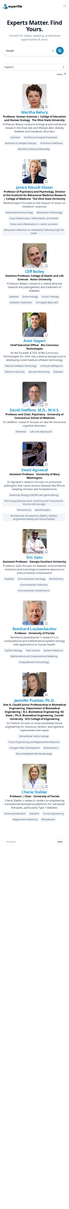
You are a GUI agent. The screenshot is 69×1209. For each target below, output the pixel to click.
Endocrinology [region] (30, 296)
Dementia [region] (21, 431)
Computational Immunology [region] (34, 662)
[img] (34, 96)
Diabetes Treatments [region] (21, 302)
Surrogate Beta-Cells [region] (47, 302)
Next (59, 841)
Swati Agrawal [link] (34, 469)
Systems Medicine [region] (53, 650)
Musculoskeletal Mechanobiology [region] (34, 753)
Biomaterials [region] (48, 819)
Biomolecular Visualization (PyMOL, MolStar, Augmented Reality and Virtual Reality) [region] (33, 517)
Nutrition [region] (15, 137)
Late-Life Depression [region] (41, 431)
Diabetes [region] (14, 296)
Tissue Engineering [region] (53, 813)
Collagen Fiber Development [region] (24, 747)
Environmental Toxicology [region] (31, 578)
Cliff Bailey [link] (34, 271)
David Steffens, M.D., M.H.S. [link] (34, 410)
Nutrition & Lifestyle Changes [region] (21, 143)
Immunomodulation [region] (15, 813)
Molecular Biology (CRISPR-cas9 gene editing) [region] (33, 495)
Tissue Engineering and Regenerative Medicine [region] (34, 742)
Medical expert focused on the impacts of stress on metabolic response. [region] (34, 204)
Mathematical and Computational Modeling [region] (33, 656)
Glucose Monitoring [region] (39, 371)
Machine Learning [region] (15, 371)
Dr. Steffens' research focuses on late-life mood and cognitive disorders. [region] (34, 423)
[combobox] (30, 50)
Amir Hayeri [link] (34, 340)
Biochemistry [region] (24, 509)
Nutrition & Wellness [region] (51, 143)
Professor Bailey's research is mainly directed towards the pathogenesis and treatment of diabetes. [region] (34, 287)
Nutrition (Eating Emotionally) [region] (34, 149)
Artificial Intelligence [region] (51, 365)
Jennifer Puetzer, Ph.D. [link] (34, 700)
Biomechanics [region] (51, 747)
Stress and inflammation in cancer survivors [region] (34, 224)
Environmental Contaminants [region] (34, 590)
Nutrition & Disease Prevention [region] (40, 137)
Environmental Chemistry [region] (33, 584)
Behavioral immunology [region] (49, 212)
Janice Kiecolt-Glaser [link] (34, 187)
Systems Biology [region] (13, 650)
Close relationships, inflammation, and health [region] (33, 218)
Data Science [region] (33, 650)
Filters (60, 74)
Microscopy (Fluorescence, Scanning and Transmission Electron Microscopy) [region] (33, 502)
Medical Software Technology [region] (21, 365)
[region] (34, 118)
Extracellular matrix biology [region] (34, 736)
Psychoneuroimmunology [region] (19, 212)
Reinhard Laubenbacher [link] (34, 628)
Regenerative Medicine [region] (25, 819)
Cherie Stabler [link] (34, 792)
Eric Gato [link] (34, 557)
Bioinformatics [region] (43, 509)
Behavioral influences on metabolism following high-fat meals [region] (34, 231)
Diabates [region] (58, 371)
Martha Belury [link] (34, 112)
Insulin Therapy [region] (50, 296)
